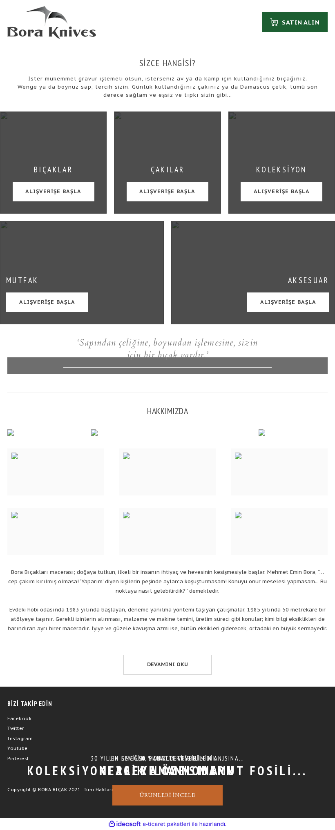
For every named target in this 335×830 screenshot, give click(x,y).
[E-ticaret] (166, 824)
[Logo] (51, 22)
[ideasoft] (124, 824)
